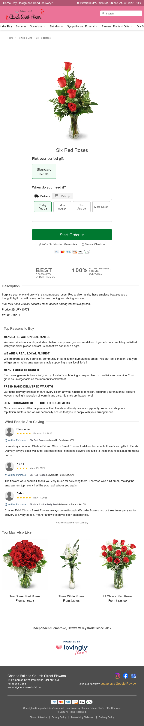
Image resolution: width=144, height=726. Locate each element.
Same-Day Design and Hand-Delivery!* (28, 3)
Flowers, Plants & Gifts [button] (116, 26)
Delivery (45, 196)
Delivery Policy (106, 717)
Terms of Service (38, 717)
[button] (134, 710)
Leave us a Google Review (118, 684)
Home (11, 37)
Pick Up (65, 196)
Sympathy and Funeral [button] (81, 26)
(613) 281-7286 (17, 683)
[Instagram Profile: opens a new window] (117, 676)
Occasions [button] (36, 26)
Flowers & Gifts (25, 37)
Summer (21, 26)
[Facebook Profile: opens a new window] (125, 676)
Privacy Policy (59, 717)
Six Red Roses (38, 440)
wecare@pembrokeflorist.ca (24, 687)
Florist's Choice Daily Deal (44, 504)
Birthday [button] (55, 26)
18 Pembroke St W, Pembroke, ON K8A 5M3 (34, 680)
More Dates (101, 207)
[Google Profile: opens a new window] (133, 676)
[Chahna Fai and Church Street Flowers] (25, 14)
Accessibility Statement (82, 717)
